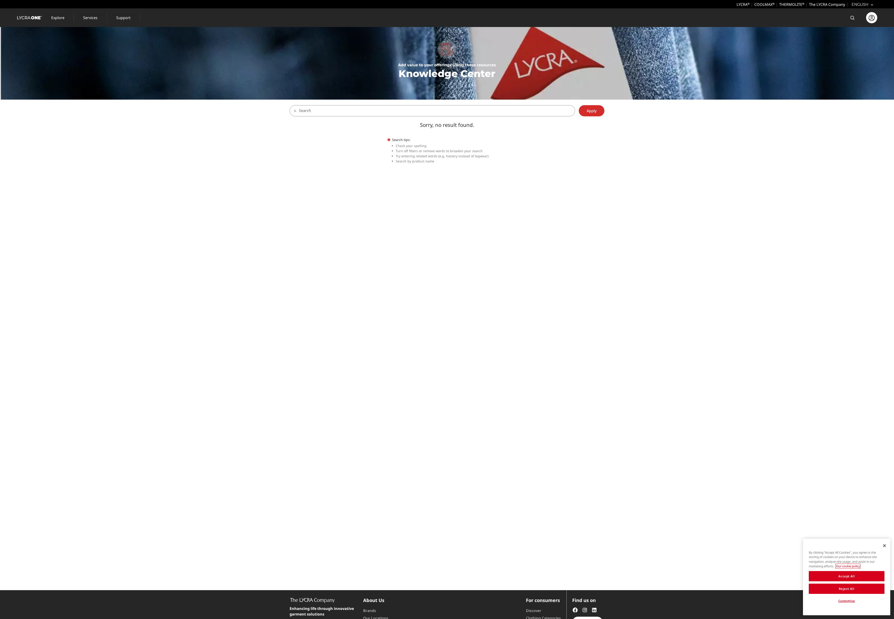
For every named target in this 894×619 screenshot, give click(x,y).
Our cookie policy (848, 566)
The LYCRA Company (827, 4)
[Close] (884, 546)
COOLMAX (764, 4)
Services (90, 17)
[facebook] (575, 609)
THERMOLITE (791, 4)
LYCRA (743, 4)
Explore (57, 17)
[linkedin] (594, 609)
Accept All (846, 576)
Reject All (846, 589)
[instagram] (585, 609)
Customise (846, 601)
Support (123, 17)
